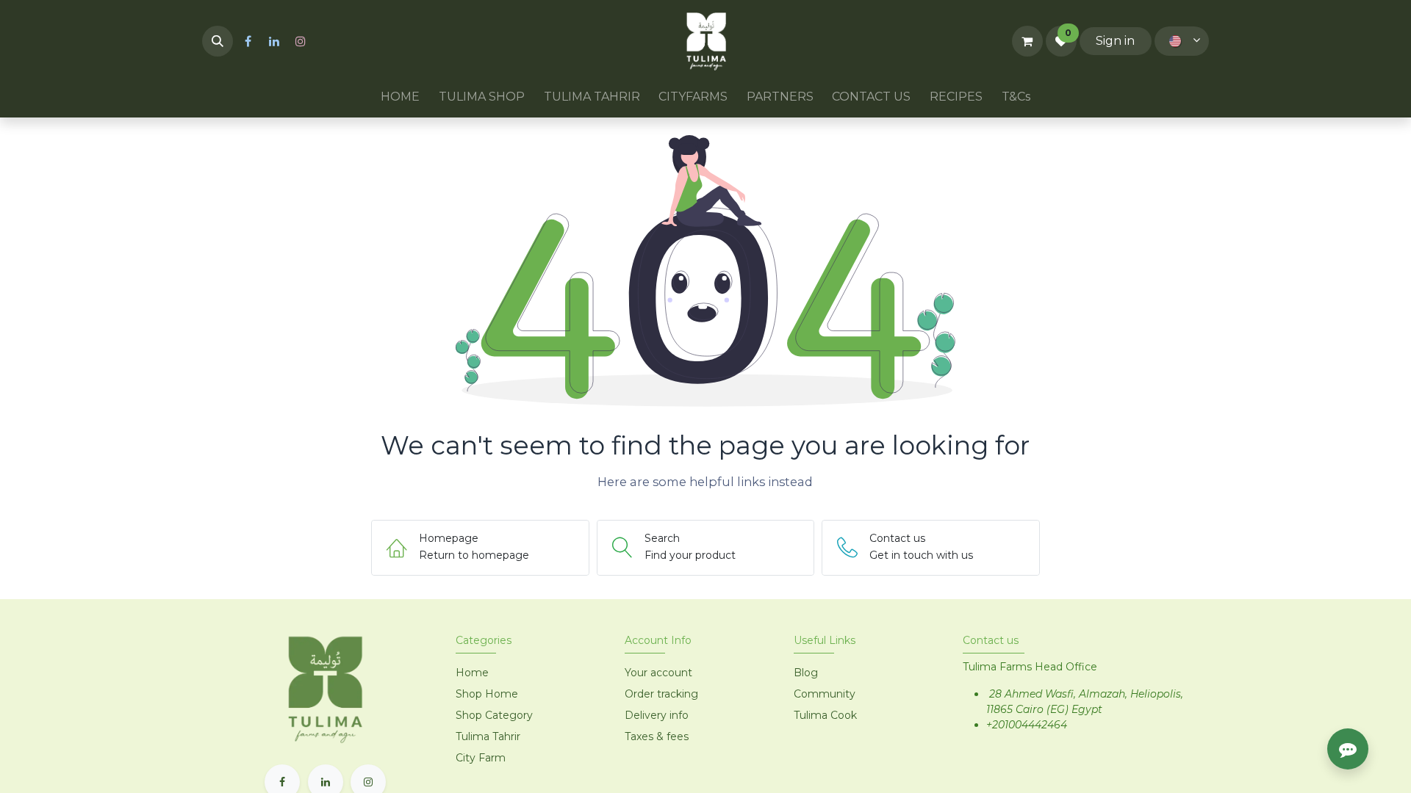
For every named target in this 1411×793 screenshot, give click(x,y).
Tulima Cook (825, 715)
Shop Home (488, 693)
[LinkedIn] (274, 41)
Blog (806, 672)
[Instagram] (300, 41)
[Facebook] (247, 41)
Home (472, 672)
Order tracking (661, 693)
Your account (658, 672)
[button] (217, 41)
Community (824, 693)
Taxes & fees (657, 736)
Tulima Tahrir (488, 736)
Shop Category (494, 715)
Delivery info (657, 715)
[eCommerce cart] (1027, 41)
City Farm (481, 757)
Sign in (1115, 41)
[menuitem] (401, 97)
